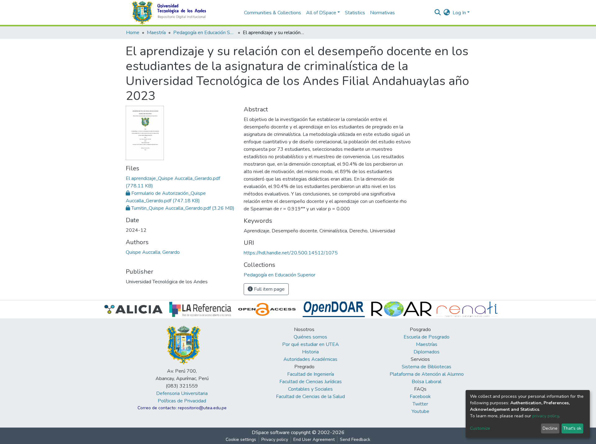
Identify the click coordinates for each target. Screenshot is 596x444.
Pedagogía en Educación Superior (204, 32)
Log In (459, 12)
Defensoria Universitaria (182, 393)
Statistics (355, 12)
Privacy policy (274, 439)
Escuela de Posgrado (426, 337)
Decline (550, 428)
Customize (480, 428)
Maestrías (426, 344)
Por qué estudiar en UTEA (310, 344)
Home (132, 32)
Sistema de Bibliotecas (426, 366)
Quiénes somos (310, 337)
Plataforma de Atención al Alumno (427, 374)
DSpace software (271, 432)
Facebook (420, 396)
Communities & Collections (272, 12)
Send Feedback (355, 439)
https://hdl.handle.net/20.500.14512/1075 (291, 252)
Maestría (156, 32)
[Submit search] (438, 12)
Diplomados (426, 351)
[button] (447, 12)
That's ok (572, 428)
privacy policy (545, 416)
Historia (310, 351)
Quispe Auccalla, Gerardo (153, 252)
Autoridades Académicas (310, 359)
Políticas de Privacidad (182, 400)
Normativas (382, 12)
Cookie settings (241, 439)
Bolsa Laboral (426, 381)
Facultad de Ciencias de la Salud (310, 396)
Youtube (420, 411)
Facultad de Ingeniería (310, 374)
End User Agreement (314, 439)
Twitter (420, 404)
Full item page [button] (269, 289)
